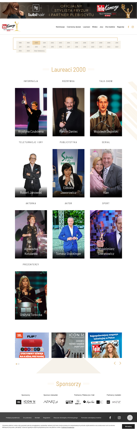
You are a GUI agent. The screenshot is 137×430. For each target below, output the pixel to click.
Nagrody (120, 27)
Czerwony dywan (74, 27)
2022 (108, 47)
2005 (76, 43)
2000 (36, 43)
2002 (52, 43)
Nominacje (60, 27)
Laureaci (86, 27)
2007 (92, 43)
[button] (16, 364)
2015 (52, 47)
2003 (60, 43)
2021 (100, 47)
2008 (100, 43)
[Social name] (110, 417)
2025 (28, 51)
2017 (68, 47)
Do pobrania (27, 418)
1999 (28, 43)
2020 (92, 47)
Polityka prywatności (13, 418)
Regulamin (46, 418)
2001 (44, 43)
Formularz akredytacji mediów (91, 418)
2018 (76, 47)
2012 (28, 47)
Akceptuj (128, 426)
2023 (116, 47)
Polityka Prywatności (67, 427)
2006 (84, 43)
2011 (20, 47)
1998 (20, 43)
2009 (108, 43)
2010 (116, 43)
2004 (68, 43)
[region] (68, 426)
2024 (20, 51)
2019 (84, 47)
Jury (101, 27)
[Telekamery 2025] (11, 26)
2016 (60, 47)
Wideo (95, 27)
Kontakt (37, 418)
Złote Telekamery (39, 51)
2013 (36, 47)
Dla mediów (110, 27)
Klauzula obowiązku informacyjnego (66, 418)
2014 (44, 47)
